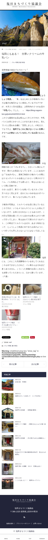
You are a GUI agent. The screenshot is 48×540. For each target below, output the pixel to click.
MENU (6, 538)
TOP (30, 538)
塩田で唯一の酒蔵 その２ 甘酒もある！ (28, 466)
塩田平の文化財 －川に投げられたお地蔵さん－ (30, 438)
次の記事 (35, 364)
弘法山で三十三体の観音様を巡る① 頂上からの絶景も (30, 453)
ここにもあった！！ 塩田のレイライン (27, 480)
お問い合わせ (37, 523)
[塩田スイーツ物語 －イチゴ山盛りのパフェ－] (11, 314)
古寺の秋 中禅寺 (20, 382)
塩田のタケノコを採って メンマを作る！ (28, 396)
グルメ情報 (15, 62)
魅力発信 (22, 62)
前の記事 (13, 364)
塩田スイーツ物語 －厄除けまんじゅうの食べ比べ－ (30, 425)
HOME (18, 538)
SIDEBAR (42, 538)
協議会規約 (9, 523)
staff (10, 342)
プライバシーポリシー (23, 523)
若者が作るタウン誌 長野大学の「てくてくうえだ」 (11, 299)
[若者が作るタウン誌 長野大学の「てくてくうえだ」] (11, 289)
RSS (24, 517)
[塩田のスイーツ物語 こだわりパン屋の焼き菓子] (32, 289)
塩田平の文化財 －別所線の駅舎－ (26, 410)
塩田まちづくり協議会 (25, 531)
